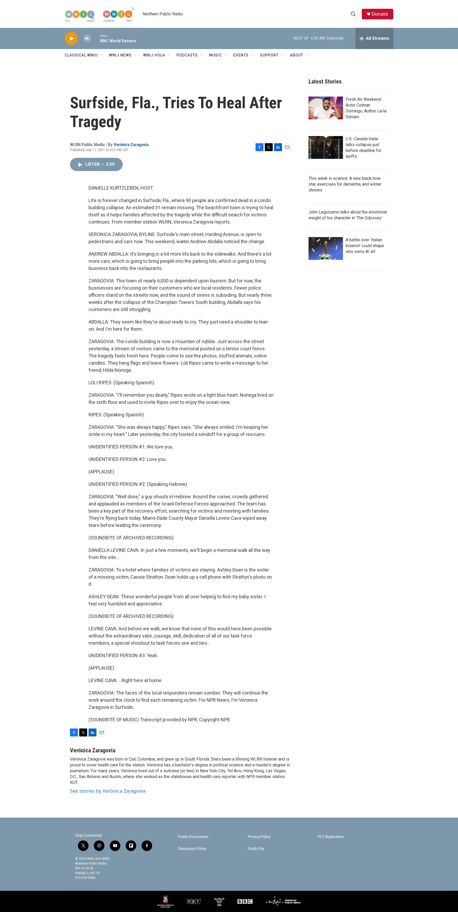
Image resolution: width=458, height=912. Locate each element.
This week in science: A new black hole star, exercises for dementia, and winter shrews (345, 184)
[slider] (95, 38)
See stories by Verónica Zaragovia (108, 791)
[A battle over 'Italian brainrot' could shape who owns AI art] (326, 248)
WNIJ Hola (154, 55)
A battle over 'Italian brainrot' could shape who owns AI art (365, 245)
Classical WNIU (81, 55)
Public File (256, 849)
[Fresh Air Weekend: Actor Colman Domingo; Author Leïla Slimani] (326, 108)
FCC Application (331, 837)
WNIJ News (120, 55)
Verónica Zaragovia (131, 144)
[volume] (87, 39)
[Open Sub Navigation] (101, 55)
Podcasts (187, 55)
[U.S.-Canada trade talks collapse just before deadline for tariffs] (326, 147)
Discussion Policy (192, 849)
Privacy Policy (259, 837)
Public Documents (193, 837)
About (296, 55)
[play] (71, 39)
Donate (380, 14)
